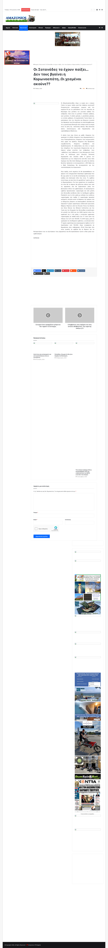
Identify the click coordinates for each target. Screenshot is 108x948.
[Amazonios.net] (20, 18)
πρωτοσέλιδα (84, 813)
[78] (88, 600)
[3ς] (88, 816)
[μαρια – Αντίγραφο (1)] (88, 632)
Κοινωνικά (23, 27)
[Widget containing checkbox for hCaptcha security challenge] (46, 529)
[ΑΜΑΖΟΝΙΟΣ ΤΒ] (88, 561)
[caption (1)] (88, 701)
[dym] (88, 779)
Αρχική (8, 27)
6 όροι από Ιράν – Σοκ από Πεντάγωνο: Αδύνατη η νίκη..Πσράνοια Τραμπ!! (50, 9)
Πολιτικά (15, 27)
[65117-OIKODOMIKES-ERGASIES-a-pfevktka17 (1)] (88, 720)
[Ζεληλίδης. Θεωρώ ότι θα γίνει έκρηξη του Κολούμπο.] (64, 347)
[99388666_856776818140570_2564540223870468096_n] (88, 755)
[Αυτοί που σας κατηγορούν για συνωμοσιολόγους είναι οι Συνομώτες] (42, 347)
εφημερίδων (91, 813)
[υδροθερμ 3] (88, 657)
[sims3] (88, 773)
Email (35, 519)
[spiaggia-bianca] (67, 39)
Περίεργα (48, 27)
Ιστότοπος (68, 519)
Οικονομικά (32, 27)
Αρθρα (64, 27)
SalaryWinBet (72, 27)
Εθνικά (41, 27)
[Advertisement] (54, 4)
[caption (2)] (88, 614)
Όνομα (35, 512)
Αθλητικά (56, 27)
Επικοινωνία (82, 27)
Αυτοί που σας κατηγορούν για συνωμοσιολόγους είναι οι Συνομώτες (42, 356)
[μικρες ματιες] (88, 830)
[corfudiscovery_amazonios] (17, 57)
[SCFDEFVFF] (88, 686)
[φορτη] (88, 616)
